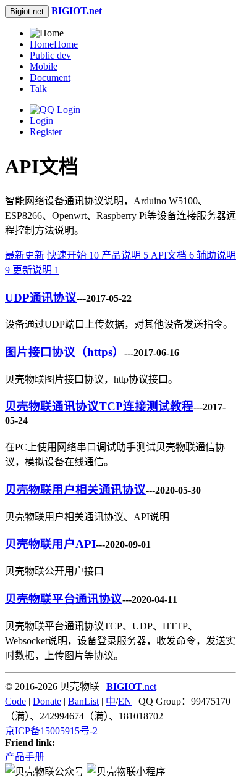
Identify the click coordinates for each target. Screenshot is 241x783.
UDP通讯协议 (41, 297)
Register (46, 131)
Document (50, 77)
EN (125, 701)
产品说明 (124, 255)
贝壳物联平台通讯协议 (63, 598)
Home (54, 44)
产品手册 (24, 757)
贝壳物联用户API (50, 543)
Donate (47, 701)
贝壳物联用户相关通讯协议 (75, 489)
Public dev (50, 55)
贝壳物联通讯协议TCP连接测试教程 (99, 406)
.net (131, 686)
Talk (38, 88)
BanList (83, 701)
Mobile (43, 66)
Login (41, 120)
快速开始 (73, 255)
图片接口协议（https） (64, 352)
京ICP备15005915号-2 (51, 731)
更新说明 (35, 270)
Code (15, 701)
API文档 (172, 255)
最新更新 (24, 255)
